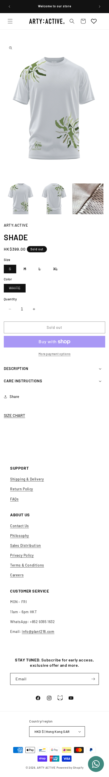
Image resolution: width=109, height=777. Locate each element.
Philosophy (19, 535)
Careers (17, 575)
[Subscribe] (93, 679)
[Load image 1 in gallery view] (20, 199)
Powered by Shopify (70, 767)
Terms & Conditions (27, 565)
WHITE (17, 289)
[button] (10, 21)
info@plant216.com (38, 631)
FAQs (14, 499)
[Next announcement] (99, 6)
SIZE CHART (14, 415)
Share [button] (15, 396)
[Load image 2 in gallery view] (54, 199)
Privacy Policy (22, 555)
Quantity (10, 299)
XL (58, 269)
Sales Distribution (25, 545)
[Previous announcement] (9, 6)
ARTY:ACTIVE (46, 767)
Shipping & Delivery (27, 479)
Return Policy (21, 489)
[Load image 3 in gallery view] (87, 199)
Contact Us (19, 526)
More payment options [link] (55, 354)
